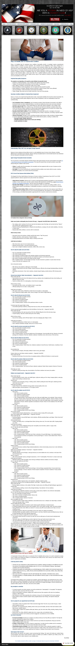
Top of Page (66, 637)
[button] (23, 24)
